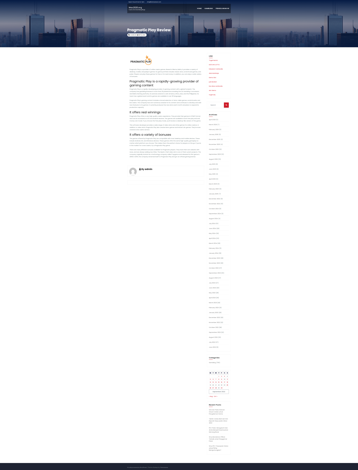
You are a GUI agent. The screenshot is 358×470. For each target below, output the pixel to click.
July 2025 (212, 164)
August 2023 (213, 278)
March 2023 (213, 303)
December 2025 (214, 139)
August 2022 (213, 337)
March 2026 (213, 125)
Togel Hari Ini (213, 60)
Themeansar (164, 467)
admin (148, 169)
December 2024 (214, 199)
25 (227, 385)
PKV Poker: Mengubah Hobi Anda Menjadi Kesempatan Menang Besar (218, 430)
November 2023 (214, 263)
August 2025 (213, 159)
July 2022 (212, 342)
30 (221, 388)
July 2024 (212, 223)
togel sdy (212, 95)
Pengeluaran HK (222, 8)
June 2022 (212, 347)
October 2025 (214, 149)
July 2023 (212, 283)
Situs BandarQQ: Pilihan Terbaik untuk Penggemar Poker (218, 439)
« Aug (211, 396)
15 (218, 382)
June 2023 (212, 288)
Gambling (209, 8)
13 (213, 382)
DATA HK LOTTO (214, 65)
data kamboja (214, 73)
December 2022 (214, 317)
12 (210, 382)
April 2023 (212, 298)
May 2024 (212, 233)
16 (221, 382)
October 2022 (213, 327)
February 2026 (214, 129)
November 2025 (214, 144)
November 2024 (214, 204)
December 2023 (214, 258)
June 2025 (212, 169)
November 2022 (214, 322)
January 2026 (213, 134)
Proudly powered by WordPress (137, 467)
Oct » (215, 396)
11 (227, 379)
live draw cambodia (216, 86)
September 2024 (215, 214)
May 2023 (212, 293)
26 (210, 388)
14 (216, 382)
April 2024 (212, 238)
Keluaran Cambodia (216, 69)
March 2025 (213, 184)
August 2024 (213, 219)
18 (227, 382)
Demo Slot (212, 77)
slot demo (212, 90)
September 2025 (215, 154)
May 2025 (212, 174)
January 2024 (213, 253)
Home (199, 8)
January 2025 (213, 194)
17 (224, 382)
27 (213, 388)
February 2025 (214, 189)
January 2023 (213, 312)
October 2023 (214, 268)
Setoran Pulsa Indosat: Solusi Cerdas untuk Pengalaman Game (217, 412)
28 (216, 388)
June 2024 (212, 228)
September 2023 (215, 273)
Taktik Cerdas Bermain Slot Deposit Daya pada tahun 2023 (218, 421)
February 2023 (214, 308)
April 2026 (212, 120)
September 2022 (215, 332)
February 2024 (214, 248)
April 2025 (212, 179)
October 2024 (214, 209)
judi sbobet (213, 82)
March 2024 (213, 243)
